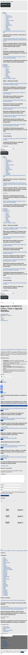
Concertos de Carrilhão (8, 569)
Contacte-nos (6, 631)
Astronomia (8, 15)
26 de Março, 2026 (4, 455)
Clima (7, 19)
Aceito (22, 652)
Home (4, 12)
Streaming (5, 64)
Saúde (7, 27)
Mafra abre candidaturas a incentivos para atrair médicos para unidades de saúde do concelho (14, 88)
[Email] (14, 390)
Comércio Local (6, 66)
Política (7, 26)
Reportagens (5, 65)
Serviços (7, 76)
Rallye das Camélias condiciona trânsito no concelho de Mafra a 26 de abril (12, 433)
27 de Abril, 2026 (4, 426)
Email (2, 487)
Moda (7, 73)
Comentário (3, 474)
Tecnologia (8, 29)
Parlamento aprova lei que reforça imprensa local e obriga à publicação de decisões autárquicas (14, 423)
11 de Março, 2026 (4, 465)
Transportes (5, 595)
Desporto (8, 22)
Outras (2, 410)
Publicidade (5, 146)
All (6, 14)
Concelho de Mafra (10, 20)
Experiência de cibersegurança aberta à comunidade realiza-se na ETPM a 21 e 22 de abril (15, 129)
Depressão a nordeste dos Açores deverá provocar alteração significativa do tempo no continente (15, 53)
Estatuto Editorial (6, 627)
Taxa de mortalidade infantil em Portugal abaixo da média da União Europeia (14, 462)
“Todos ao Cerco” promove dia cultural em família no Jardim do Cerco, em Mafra (12, 413)
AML (4, 557)
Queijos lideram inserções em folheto (10, 441)
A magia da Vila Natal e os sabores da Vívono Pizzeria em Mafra (13, 142)
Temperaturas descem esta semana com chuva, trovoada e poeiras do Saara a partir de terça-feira (15, 120)
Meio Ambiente (9, 25)
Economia (8, 23)
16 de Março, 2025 (4, 314)
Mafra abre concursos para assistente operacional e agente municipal (13, 104)
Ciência (7, 18)
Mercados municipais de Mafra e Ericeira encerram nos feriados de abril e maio (14, 112)
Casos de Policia (9, 16)
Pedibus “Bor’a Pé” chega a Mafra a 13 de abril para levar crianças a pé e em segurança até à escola (13, 452)
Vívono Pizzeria (7, 136)
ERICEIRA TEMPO (14, 516)
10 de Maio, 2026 (4, 417)
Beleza (7, 70)
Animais (7, 69)
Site (1, 489)
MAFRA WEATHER (14, 510)
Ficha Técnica (6, 626)
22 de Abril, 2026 (4, 436)
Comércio (8, 71)
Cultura (7, 21)
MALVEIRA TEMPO (14, 523)
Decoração (8, 72)
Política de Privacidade (8, 630)
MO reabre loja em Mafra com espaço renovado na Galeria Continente (13, 96)
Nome (2, 484)
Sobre (4, 629)
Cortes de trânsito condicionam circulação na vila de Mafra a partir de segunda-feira (15, 61)
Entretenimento (6, 576)
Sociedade (8, 28)
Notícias (5, 13)
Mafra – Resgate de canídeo (10, 81)
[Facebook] (14, 386)
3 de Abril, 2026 (4, 444)
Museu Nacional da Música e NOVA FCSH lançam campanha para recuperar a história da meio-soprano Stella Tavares (15, 45)
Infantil (4, 577)
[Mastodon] (14, 388)
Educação (5, 575)
